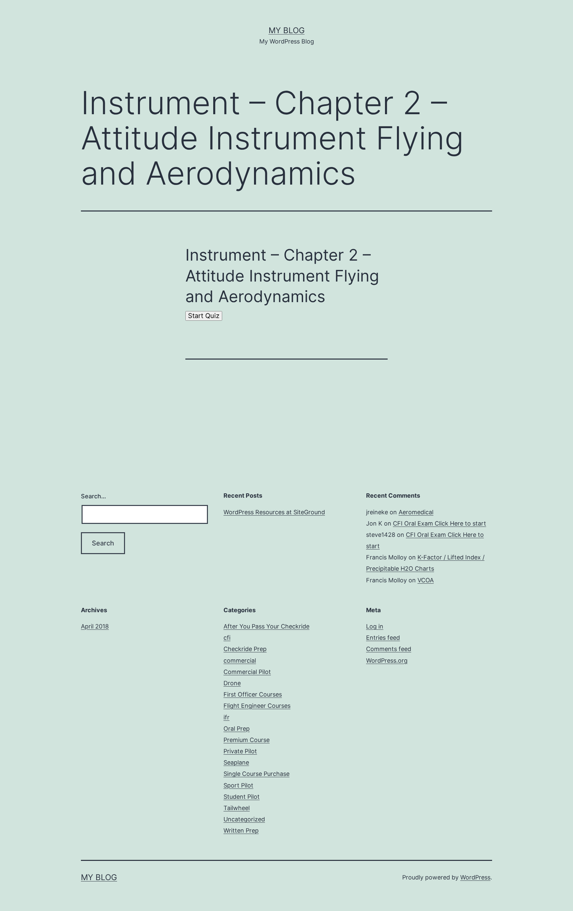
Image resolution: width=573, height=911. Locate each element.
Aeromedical (416, 512)
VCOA (425, 580)
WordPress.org (387, 660)
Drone (232, 683)
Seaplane (236, 762)
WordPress (475, 877)
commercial (239, 660)
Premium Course (246, 739)
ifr (226, 717)
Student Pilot (241, 796)
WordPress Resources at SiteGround (274, 512)
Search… (93, 496)
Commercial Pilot (247, 671)
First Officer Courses (252, 694)
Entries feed (383, 637)
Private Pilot (240, 751)
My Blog (287, 30)
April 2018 (95, 626)
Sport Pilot (238, 785)
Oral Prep (236, 728)
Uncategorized (244, 819)
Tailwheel (236, 807)
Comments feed (388, 648)
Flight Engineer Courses (256, 705)
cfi (226, 637)
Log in (374, 626)
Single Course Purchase (256, 773)
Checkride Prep (245, 648)
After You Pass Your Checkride (266, 626)
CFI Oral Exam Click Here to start (439, 523)
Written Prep (241, 830)
